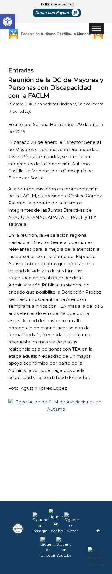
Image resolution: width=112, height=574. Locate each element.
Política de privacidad (57, 4)
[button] (97, 557)
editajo (26, 111)
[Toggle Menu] (96, 28)
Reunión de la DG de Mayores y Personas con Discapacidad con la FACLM (55, 87)
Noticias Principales (59, 104)
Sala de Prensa (90, 104)
